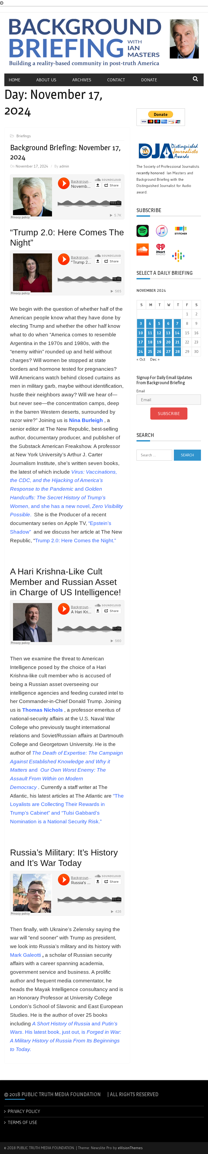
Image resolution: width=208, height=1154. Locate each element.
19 (159, 342)
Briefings (24, 135)
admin (64, 166)
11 (150, 332)
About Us (46, 79)
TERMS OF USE (22, 1122)
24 (140, 351)
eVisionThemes (130, 1147)
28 (177, 351)
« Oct (140, 359)
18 (150, 342)
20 (168, 342)
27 (168, 351)
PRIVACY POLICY (24, 1111)
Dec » (155, 359)
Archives (81, 79)
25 (150, 351)
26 (159, 351)
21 (177, 342)
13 (168, 332)
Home (14, 79)
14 (177, 332)
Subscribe (169, 413)
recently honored (150, 172)
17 (140, 342)
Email (140, 391)
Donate (149, 79)
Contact (116, 79)
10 (140, 332)
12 (159, 332)
